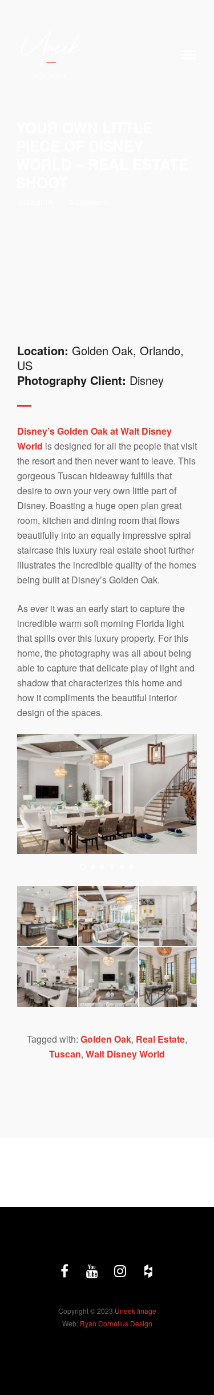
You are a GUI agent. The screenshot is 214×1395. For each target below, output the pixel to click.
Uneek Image (135, 1310)
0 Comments (88, 201)
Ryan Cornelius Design (116, 1323)
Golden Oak (105, 1039)
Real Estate (160, 1039)
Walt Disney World (125, 1053)
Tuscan (65, 1053)
